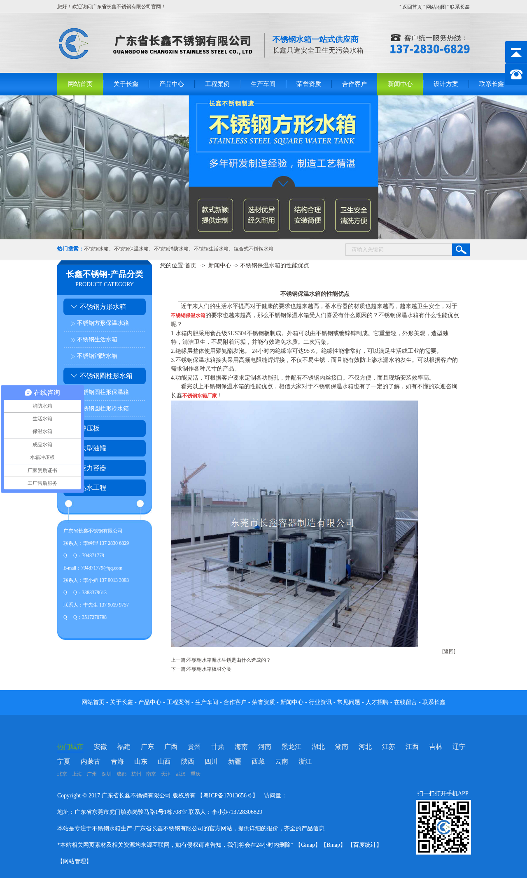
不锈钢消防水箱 (171, 249)
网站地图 (436, 7)
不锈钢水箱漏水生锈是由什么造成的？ (229, 660)
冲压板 (90, 428)
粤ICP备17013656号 (227, 795)
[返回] (448, 651)
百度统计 (364, 845)
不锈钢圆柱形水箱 (106, 375)
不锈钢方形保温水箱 (103, 323)
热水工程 (93, 487)
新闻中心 (400, 84)
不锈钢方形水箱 (103, 306)
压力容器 (93, 467)
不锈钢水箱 (96, 249)
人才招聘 (377, 702)
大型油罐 (93, 448)
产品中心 (171, 84)
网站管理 (74, 861)
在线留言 (406, 702)
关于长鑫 (126, 84)
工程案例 (217, 84)
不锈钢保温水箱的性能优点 (274, 265)
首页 (190, 265)
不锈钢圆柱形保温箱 (103, 392)
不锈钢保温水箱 (131, 249)
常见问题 (349, 702)
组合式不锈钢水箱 (253, 249)
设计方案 (446, 84)
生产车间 (263, 84)
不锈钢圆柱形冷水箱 (103, 408)
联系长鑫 (460, 7)
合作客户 (354, 84)
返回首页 (412, 7)
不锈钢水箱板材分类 (209, 669)
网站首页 (80, 84)
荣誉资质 (308, 84)
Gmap (308, 845)
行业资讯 (320, 702)
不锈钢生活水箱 (211, 249)
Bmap (333, 845)
